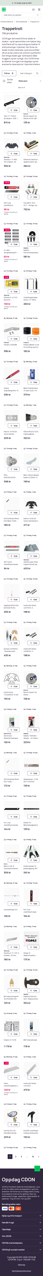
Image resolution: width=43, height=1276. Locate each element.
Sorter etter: (10, 81)
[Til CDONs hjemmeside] (4, 9)
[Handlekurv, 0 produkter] (33, 9)
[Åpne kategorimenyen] (39, 9)
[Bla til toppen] (37, 1168)
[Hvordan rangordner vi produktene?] (4, 81)
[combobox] (21, 15)
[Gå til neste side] (38, 1156)
